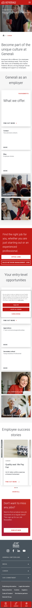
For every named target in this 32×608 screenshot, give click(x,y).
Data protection (7, 590)
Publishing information (9, 586)
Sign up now (16, 530)
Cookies (16, 590)
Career (7, 461)
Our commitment (9, 578)
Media (4, 564)
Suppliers (24, 590)
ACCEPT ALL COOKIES (16, 309)
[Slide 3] (17, 487)
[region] (16, 304)
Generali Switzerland (11, 557)
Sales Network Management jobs (16, 262)
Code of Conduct (7, 593)
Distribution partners (21, 593)
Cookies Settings (16, 314)
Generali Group (6, 597)
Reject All (16, 305)
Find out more (11, 482)
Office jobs (16, 257)
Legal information (24, 586)
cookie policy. (20, 300)
